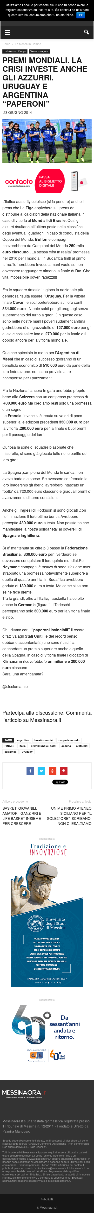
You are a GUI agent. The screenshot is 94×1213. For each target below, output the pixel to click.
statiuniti (81, 746)
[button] (87, 32)
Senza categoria (39, 51)
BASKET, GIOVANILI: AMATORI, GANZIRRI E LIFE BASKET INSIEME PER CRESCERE (21, 816)
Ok (81, 15)
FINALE (9, 746)
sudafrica (10, 751)
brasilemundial (43, 740)
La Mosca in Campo (15, 51)
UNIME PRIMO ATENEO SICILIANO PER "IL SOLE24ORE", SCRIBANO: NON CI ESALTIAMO (69, 816)
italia (23, 746)
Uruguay (27, 751)
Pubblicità (47, 1199)
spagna (66, 746)
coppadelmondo (69, 740)
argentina (23, 740)
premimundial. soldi (43, 746)
